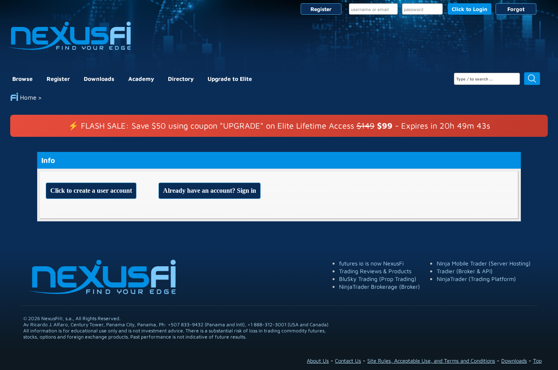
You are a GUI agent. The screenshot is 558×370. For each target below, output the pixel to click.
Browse (22, 78)
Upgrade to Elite (230, 78)
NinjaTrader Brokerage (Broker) (379, 286)
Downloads (99, 78)
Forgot (516, 9)
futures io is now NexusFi (371, 263)
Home (28, 97)
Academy (141, 78)
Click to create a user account (91, 190)
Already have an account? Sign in (209, 190)
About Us (318, 360)
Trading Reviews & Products (375, 270)
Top (537, 360)
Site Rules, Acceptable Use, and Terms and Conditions (431, 360)
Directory (181, 78)
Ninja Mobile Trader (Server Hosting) (484, 263)
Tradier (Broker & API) (465, 270)
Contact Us (348, 360)
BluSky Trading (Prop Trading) (377, 278)
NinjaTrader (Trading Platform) (476, 278)
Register (321, 9)
